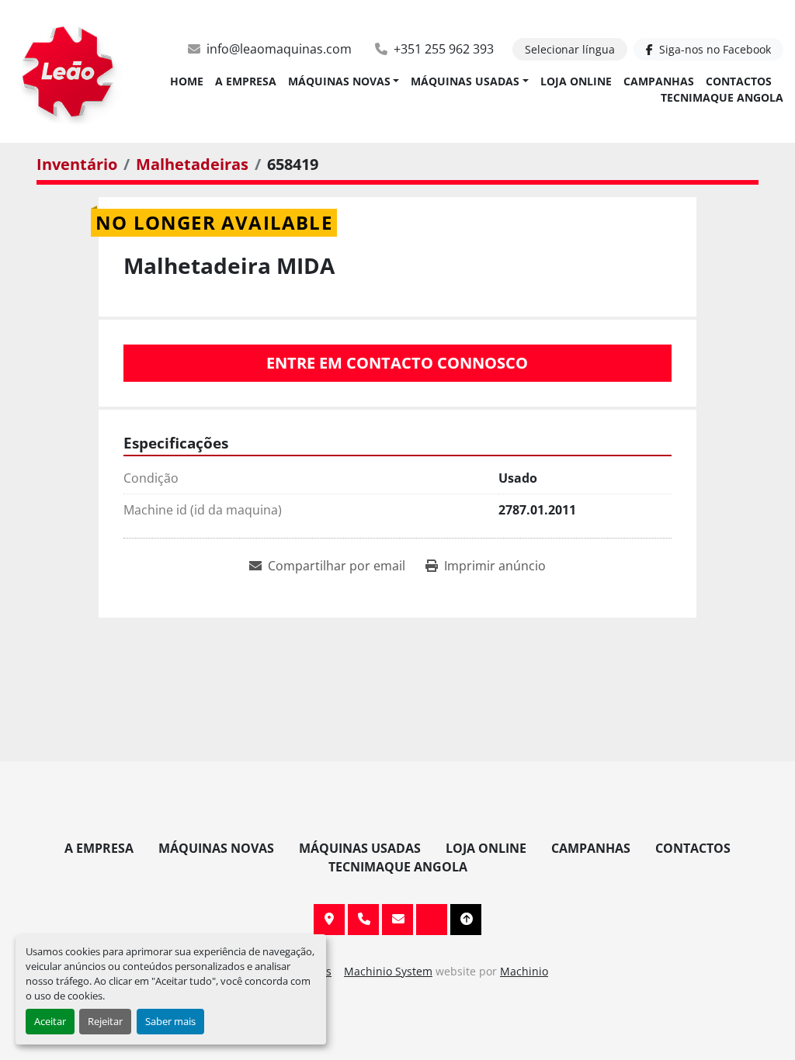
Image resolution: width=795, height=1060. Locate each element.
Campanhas (658, 81)
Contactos (739, 81)
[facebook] (431, 919)
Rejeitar (105, 1021)
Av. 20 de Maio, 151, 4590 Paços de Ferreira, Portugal (329, 919)
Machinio (524, 971)
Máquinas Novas (339, 81)
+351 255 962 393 (444, 48)
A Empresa (245, 81)
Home (186, 81)
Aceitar (50, 1021)
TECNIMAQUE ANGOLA (722, 97)
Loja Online (576, 81)
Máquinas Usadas (465, 81)
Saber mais (170, 1021)
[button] (344, 81)
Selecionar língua (570, 49)
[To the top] (465, 919)
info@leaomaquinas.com (279, 48)
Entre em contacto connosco (397, 362)
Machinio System (388, 971)
